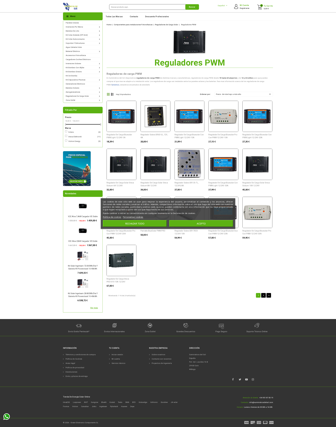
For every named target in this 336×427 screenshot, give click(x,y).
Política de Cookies (74, 359)
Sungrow (94, 402)
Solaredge (143, 402)
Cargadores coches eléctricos (78, 59)
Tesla (120, 402)
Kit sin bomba (71, 76)
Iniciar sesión (117, 355)
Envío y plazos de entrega (77, 376)
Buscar (192, 7)
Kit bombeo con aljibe (75, 68)
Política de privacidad (75, 368)
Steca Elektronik (84, 137)
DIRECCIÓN (194, 348)
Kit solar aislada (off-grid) (77, 35)
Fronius (66, 406)
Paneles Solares (72, 23)
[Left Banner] (77, 168)
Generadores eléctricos (75, 84)
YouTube (248, 380)
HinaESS (66, 402)
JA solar (174, 402)
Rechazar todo (134, 223)
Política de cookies (112, 217)
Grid (108, 94)
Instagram (255, 380)
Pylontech (114, 406)
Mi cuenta (116, 359)
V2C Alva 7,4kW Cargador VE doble (83, 216)
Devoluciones (71, 372)
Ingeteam (103, 406)
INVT (86, 402)
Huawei (124, 406)
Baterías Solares (72, 88)
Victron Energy (84, 141)
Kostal (112, 402)
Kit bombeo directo (74, 72)
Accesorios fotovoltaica (76, 55)
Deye (132, 406)
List (112, 94)
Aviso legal (70, 363)
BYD (134, 402)
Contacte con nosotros (161, 359)
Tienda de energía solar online (76, 397)
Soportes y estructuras (75, 43)
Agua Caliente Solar (74, 47)
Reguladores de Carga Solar (77, 96)
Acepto (201, 223)
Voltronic (154, 402)
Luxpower (77, 402)
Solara (84, 132)
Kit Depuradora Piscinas (75, 80)
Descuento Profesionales (157, 16)
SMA (127, 402)
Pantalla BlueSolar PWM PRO (153, 231)
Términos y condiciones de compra (81, 355)
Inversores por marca (74, 27)
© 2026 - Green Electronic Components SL (80, 423)
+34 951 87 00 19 (266, 398)
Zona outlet (70, 100)
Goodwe (164, 402)
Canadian (85, 406)
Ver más (94, 308)
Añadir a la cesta (132, 104)
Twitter (242, 380)
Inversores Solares (73, 63)
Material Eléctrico (73, 51)
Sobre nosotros (158, 355)
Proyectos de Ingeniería (162, 363)
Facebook (235, 380)
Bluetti (104, 402)
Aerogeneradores (73, 92)
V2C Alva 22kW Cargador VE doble (82, 241)
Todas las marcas (114, 16)
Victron (75, 406)
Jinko (94, 406)
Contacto (134, 16)
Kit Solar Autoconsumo (75, 39)
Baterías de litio (72, 31)
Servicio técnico (118, 363)
